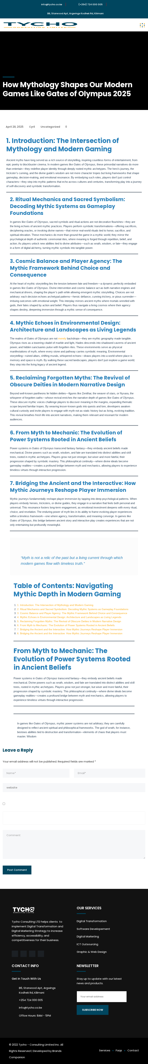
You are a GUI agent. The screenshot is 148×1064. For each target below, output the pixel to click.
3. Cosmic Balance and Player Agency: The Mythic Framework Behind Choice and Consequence (72, 613)
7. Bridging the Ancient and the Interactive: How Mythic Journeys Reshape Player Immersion (69, 629)
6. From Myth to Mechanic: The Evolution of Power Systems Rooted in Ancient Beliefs (66, 625)
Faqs (119, 1050)
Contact (133, 1050)
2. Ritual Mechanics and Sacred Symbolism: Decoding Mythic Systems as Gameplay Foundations (72, 609)
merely (62, 338)
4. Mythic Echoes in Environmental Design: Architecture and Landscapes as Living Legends (69, 617)
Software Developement (93, 929)
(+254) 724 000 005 (90, 4)
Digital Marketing (88, 936)
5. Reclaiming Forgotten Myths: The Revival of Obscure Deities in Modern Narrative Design (69, 621)
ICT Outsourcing (87, 944)
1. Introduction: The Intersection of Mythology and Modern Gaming (55, 605)
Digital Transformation (92, 921)
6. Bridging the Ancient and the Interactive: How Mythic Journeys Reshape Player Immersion (69, 633)
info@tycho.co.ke (51, 4)
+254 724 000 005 (31, 1000)
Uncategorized (50, 127)
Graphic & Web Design (92, 952)
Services (104, 1050)
